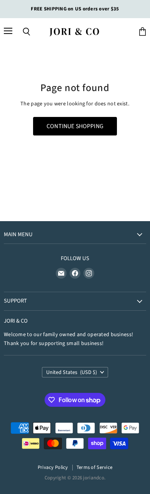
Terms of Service (95, 467)
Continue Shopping (75, 126)
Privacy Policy (53, 467)
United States (71, 372)
